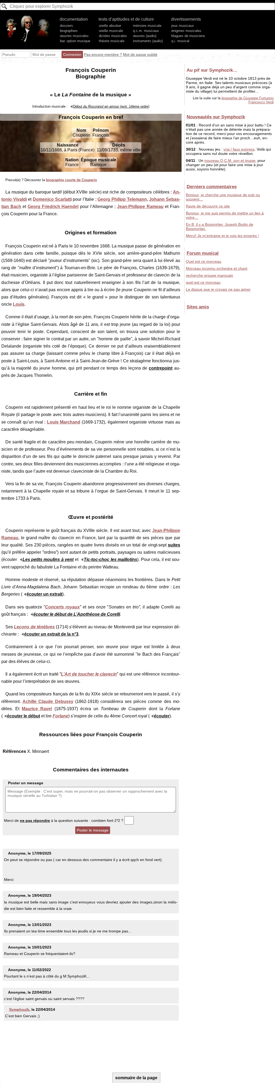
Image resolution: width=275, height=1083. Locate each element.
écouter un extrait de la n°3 (51, 634)
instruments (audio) (148, 41)
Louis (18, 304)
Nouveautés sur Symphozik (216, 116)
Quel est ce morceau (203, 261)
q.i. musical (180, 41)
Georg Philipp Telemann (122, 199)
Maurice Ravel (37, 708)
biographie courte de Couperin (71, 180)
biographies (69, 31)
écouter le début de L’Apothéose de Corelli (76, 614)
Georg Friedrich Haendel (53, 206)
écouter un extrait (44, 594)
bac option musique (75, 41)
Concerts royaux (62, 607)
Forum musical (203, 253)
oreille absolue (110, 26)
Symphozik (19, 1009)
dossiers (66, 26)
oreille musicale (111, 31)
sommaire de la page (136, 1077)
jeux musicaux (182, 26)
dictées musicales (113, 36)
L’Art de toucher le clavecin (89, 674)
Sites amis (198, 306)
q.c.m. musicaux (146, 31)
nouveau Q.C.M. (229, 160)
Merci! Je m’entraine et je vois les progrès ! (222, 236)
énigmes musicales (186, 31)
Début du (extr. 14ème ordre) (111, 106)
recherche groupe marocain (209, 275)
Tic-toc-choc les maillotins (110, 559)
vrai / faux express (239, 149)
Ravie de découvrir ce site (208, 206)
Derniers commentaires (212, 186)
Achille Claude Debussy (48, 701)
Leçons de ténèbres (34, 627)
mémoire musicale (147, 26)
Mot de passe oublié (140, 54)
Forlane (60, 716)
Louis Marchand (63, 422)
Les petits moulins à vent (48, 559)
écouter (161, 716)
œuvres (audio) (144, 36)
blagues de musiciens (188, 36)
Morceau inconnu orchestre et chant (216, 268)
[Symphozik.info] (28, 28)
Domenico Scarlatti (52, 199)
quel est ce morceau (203, 282)
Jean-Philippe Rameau (140, 206)
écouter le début (23, 716)
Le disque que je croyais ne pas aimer (218, 289)
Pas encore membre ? (103, 54)
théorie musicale (111, 41)
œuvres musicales (74, 36)
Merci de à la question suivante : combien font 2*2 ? (64, 820)
